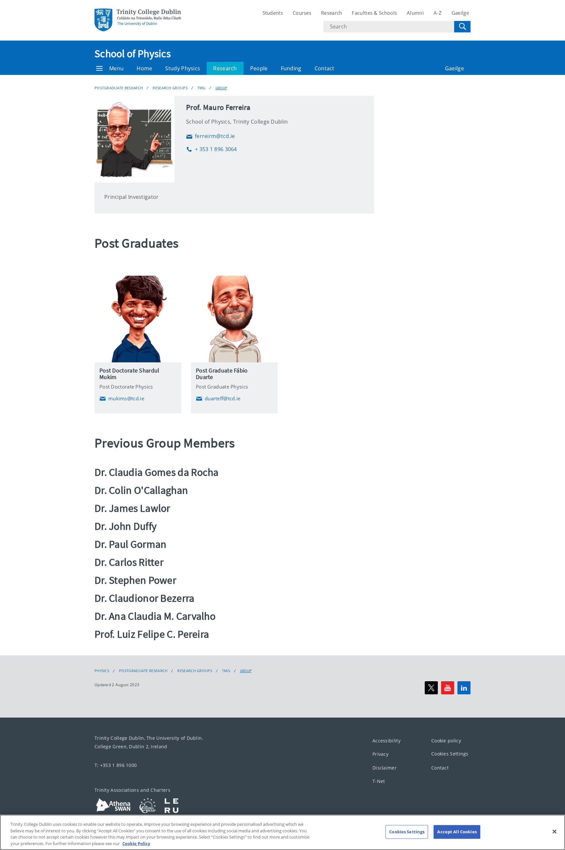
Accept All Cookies (456, 832)
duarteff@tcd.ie (218, 398)
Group (221, 87)
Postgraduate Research (118, 87)
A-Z (438, 12)
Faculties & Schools (374, 12)
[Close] (554, 831)
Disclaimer (384, 767)
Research (331, 12)
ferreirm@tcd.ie (210, 136)
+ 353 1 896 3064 (211, 149)
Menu (116, 68)
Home (144, 68)
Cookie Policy (136, 843)
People (259, 68)
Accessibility (386, 740)
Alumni (415, 12)
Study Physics (182, 68)
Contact (324, 68)
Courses (302, 12)
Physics (101, 670)
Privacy (380, 754)
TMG (201, 87)
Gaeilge (460, 12)
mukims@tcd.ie (121, 398)
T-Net (378, 781)
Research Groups (170, 87)
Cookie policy (446, 740)
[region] (282, 832)
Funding (291, 68)
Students (273, 12)
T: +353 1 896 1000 (115, 765)
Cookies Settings (450, 754)
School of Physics (132, 53)
